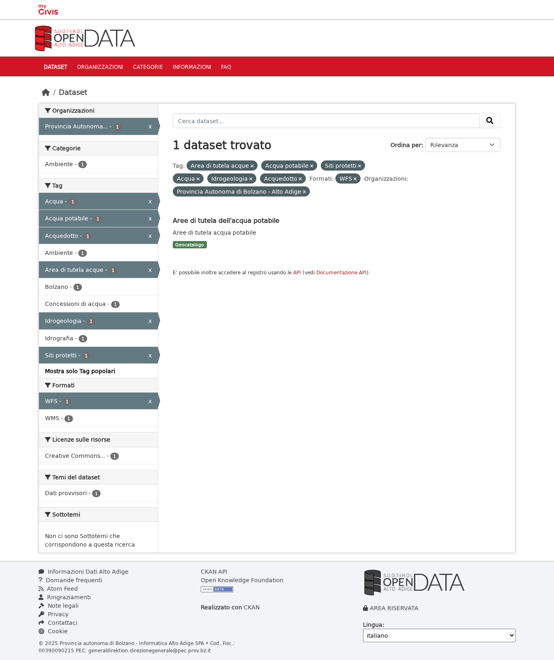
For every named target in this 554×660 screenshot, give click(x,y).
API (297, 272)
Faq (226, 66)
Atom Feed (61, 588)
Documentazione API (341, 272)
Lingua (372, 624)
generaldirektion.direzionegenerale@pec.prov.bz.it (149, 650)
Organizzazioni (100, 66)
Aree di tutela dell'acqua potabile (226, 220)
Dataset (55, 66)
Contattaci (61, 622)
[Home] (46, 92)
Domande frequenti (73, 580)
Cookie (57, 631)
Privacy (57, 614)
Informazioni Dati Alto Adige (87, 571)
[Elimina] (252, 165)
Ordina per (406, 145)
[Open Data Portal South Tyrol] (85, 37)
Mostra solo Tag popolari (80, 371)
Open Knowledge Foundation (242, 580)
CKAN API (214, 571)
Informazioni (192, 66)
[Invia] (489, 120)
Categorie (148, 66)
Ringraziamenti (68, 597)
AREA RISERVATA (394, 608)
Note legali (62, 605)
